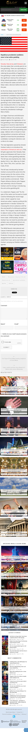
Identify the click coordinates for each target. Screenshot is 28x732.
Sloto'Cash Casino (10, 25)
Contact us (19, 712)
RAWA (3, 277)
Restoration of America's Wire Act (17, 277)
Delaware (20, 64)
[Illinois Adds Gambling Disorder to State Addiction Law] (5, 673)
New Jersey (10, 64)
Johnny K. (11, 628)
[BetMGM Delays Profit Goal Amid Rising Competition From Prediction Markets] (5, 697)
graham (4, 283)
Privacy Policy (16, 714)
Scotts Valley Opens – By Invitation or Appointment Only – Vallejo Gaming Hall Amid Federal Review (18, 702)
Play (24, 20)
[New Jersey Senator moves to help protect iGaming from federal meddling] (14, 437)
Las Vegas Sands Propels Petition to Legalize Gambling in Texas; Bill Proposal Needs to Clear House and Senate (14, 388)
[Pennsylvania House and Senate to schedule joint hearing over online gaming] (14, 457)
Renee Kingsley (5, 59)
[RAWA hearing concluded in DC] (14, 518)
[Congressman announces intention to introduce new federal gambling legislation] (14, 477)
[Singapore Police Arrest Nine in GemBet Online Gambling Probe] (5, 678)
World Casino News (10, 712)
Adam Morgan (10, 493)
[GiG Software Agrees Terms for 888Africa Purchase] (14, 613)
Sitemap (24, 714)
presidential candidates (19, 280)
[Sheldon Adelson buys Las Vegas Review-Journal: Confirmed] (14, 497)
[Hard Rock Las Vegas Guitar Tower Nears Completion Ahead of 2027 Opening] (14, 546)
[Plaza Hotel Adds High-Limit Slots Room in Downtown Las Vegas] (14, 596)
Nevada (3, 64)
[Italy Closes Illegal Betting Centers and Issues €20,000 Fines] (5, 668)
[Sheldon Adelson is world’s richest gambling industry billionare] (14, 416)
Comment (4, 305)
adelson (11, 283)
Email (17, 324)
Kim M (11, 412)
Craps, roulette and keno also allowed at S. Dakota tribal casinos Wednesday (14, 368)
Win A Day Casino (10, 30)
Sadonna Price (10, 534)
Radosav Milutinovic (11, 392)
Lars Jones (10, 453)
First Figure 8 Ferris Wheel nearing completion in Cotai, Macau (14, 359)
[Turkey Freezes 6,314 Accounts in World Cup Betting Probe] (5, 683)
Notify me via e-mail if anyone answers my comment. (14, 335)
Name (3, 324)
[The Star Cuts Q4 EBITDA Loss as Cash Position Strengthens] (5, 687)
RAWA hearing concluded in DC (14, 532)
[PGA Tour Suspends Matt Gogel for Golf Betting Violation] (14, 579)
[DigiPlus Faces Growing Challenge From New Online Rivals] (5, 692)
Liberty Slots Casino (10, 20)
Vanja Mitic (10, 560)
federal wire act (6, 280)
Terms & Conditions (7, 714)
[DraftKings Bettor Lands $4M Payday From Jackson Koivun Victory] (5, 663)
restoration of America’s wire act (11, 149)
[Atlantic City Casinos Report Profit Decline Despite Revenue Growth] (14, 562)
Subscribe (23, 9)
